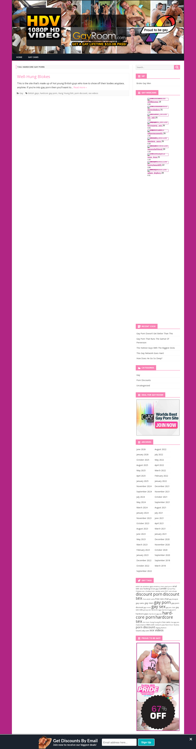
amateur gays (148, 586)
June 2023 (141, 534)
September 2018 (162, 560)
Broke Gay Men (143, 83)
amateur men (158, 586)
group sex (147, 610)
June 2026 (141, 449)
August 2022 (160, 449)
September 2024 (144, 491)
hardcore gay (156, 610)
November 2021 (162, 491)
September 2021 (162, 502)
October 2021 (161, 497)
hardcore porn (154, 615)
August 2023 (142, 528)
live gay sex (175, 622)
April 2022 (159, 465)
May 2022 (159, 459)
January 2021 (161, 534)
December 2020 (162, 539)
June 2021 (159, 518)
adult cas (139, 586)
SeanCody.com (142, 630)
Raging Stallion (161, 628)
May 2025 (141, 470)
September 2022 (144, 571)
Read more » (80, 87)
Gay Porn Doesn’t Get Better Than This (154, 333)
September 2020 (162, 555)
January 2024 (142, 512)
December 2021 (162, 486)
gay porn (162, 602)
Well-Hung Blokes (33, 76)
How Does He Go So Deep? (149, 358)
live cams (166, 622)
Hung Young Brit (65, 93)
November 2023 (144, 518)
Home (19, 57)
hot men (146, 622)
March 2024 (142, 507)
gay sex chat (170, 607)
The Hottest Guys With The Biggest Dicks (155, 347)
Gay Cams (33, 57)
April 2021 (159, 523)
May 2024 (141, 502)
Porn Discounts (143, 380)
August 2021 (160, 507)
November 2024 (144, 486)
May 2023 (141, 539)
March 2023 (142, 544)
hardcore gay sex (155, 614)
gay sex (158, 606)
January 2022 (161, 481)
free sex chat (162, 598)
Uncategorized (143, 385)
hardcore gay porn (48, 93)
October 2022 (142, 565)
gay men (149, 603)
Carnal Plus (171, 589)
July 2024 (140, 497)
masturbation (141, 625)
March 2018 (160, 565)
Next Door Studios (172, 625)
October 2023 (142, 523)
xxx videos (93, 93)
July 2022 (159, 454)
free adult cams (149, 599)
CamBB (162, 588)
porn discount (81, 93)
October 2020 (161, 550)
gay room (147, 607)
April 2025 (141, 475)
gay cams (140, 603)
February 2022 (161, 475)
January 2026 (142, 454)
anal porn (168, 586)
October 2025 (142, 459)
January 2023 (142, 555)
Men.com (150, 624)
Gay (21, 93)
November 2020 (162, 544)
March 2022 (160, 470)
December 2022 (143, 560)
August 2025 (142, 465)
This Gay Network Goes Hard (150, 353)
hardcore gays (142, 613)
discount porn (149, 594)
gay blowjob (173, 599)
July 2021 (159, 512)
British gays (33, 93)
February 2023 (143, 550)
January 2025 (142, 481)
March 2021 (160, 528)
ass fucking (145, 588)
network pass (160, 625)
